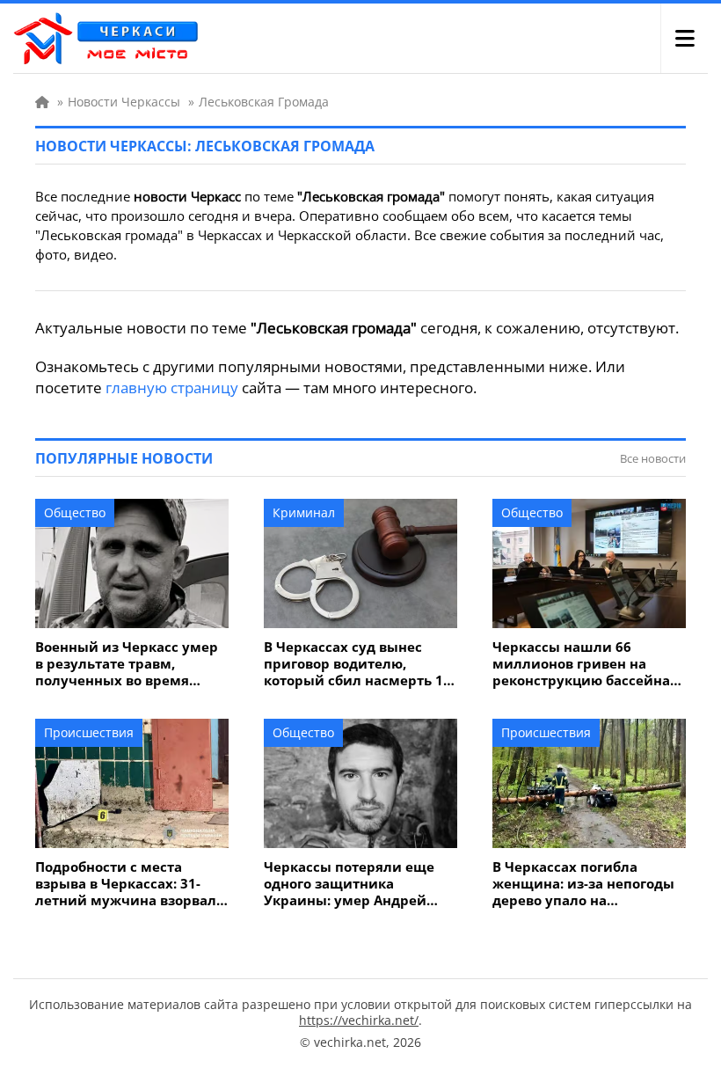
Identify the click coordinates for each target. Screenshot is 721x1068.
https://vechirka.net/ (359, 1020)
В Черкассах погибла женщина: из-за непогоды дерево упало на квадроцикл (583, 884)
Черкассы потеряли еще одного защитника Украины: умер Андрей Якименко (349, 884)
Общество (75, 512)
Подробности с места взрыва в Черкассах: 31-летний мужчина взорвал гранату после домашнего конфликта (126, 884)
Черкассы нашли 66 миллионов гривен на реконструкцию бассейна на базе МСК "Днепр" (581, 664)
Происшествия (89, 732)
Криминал (304, 512)
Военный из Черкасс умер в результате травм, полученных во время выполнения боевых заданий (126, 664)
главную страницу (172, 387)
